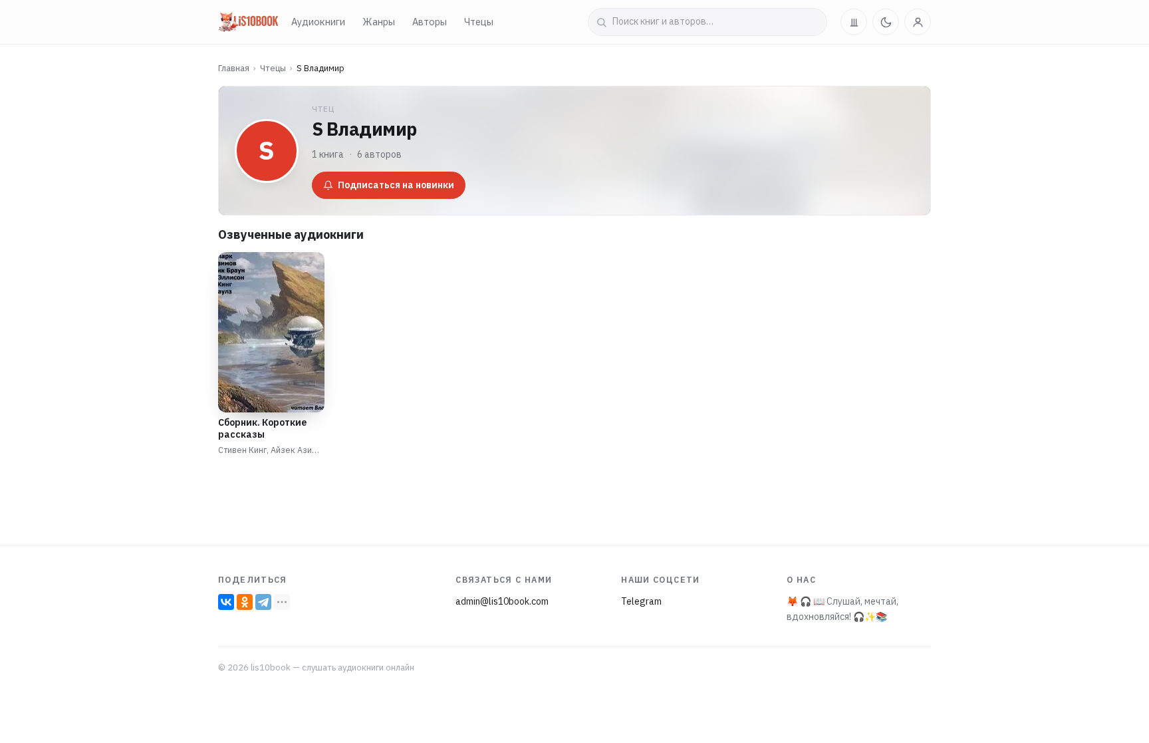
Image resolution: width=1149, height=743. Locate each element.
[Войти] (917, 22)
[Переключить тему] (885, 22)
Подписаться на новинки (396, 185)
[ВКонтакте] (226, 602)
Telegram (641, 601)
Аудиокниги (318, 21)
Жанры (378, 21)
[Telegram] (263, 602)
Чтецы (478, 21)
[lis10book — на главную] (248, 22)
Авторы (429, 21)
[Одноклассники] (245, 602)
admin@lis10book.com (502, 601)
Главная (233, 68)
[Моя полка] (853, 22)
